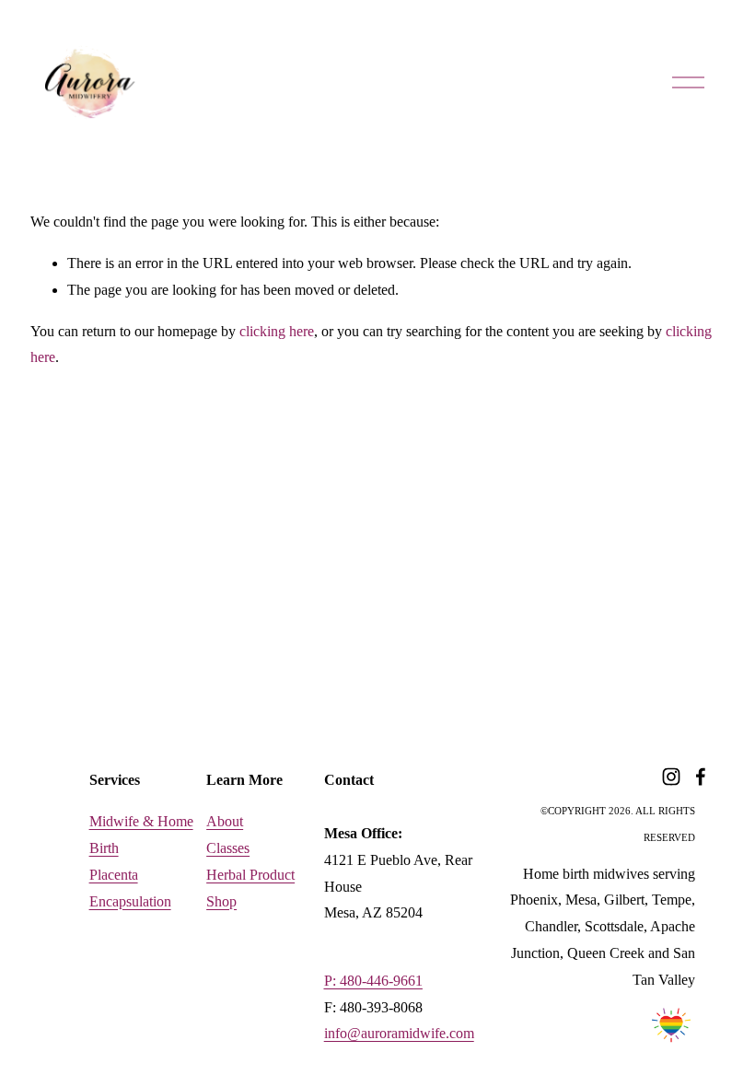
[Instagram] (671, 776)
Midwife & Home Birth (141, 834)
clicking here (276, 331)
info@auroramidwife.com (399, 1033)
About (224, 821)
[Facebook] (700, 776)
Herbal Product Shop (250, 888)
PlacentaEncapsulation (130, 888)
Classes (228, 848)
